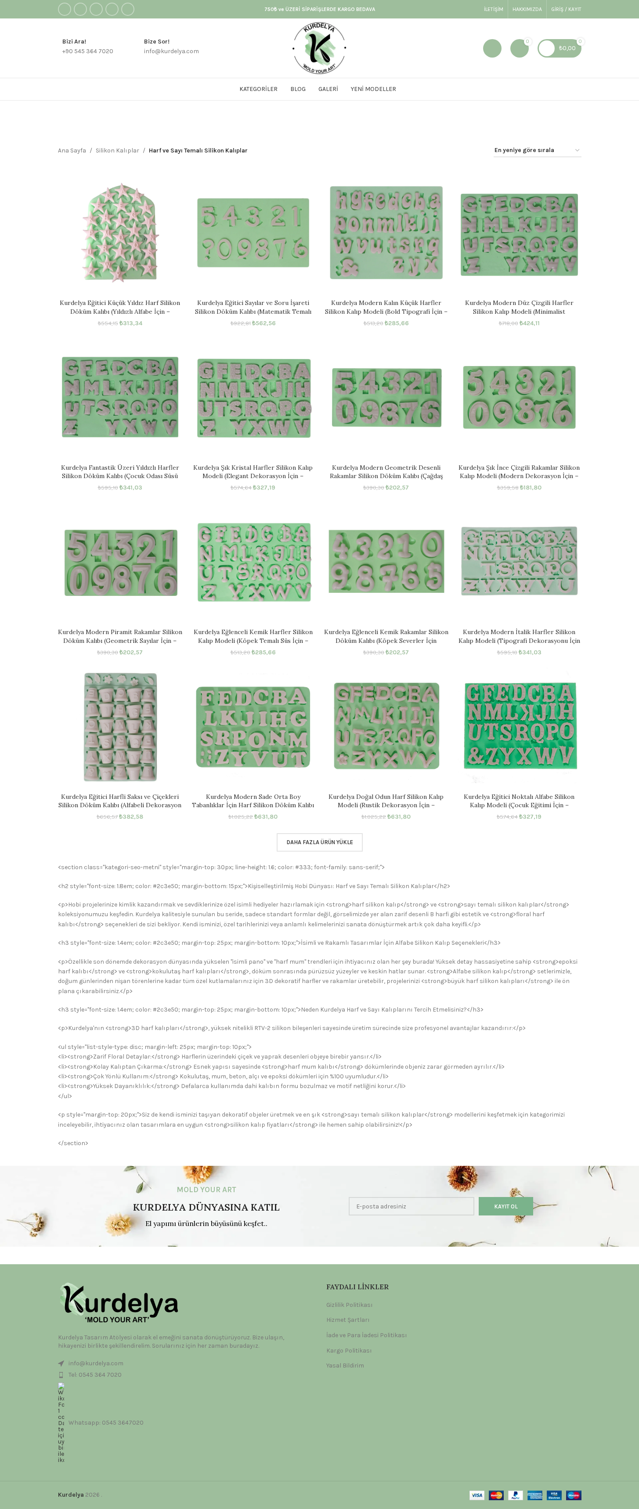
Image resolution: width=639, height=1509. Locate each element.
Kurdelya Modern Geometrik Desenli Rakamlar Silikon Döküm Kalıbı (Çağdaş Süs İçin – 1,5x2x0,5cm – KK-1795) (386, 476)
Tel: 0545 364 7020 (95, 1374)
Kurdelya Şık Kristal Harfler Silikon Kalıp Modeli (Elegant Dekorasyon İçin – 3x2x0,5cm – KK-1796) (253, 476)
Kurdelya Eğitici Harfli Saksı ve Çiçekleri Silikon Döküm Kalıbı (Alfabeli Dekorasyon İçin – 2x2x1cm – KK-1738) (119, 805)
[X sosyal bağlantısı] (80, 9)
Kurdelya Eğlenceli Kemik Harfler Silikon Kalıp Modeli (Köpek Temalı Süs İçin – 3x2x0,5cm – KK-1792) (253, 640)
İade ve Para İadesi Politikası (366, 1335)
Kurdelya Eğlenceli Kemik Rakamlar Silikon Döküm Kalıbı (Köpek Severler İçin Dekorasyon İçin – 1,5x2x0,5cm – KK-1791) (386, 640)
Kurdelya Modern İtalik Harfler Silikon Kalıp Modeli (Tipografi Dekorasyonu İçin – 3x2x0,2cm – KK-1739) (519, 640)
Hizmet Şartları (348, 1320)
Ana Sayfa (72, 150)
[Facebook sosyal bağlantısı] (64, 9)
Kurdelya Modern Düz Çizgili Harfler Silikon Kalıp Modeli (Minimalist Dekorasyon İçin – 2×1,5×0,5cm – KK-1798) (519, 311)
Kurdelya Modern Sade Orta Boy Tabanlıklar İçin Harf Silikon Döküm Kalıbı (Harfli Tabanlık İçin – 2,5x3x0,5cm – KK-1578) (253, 810)
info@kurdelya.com (96, 1363)
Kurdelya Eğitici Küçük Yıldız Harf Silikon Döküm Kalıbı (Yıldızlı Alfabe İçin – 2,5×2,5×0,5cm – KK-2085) (120, 311)
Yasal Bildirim (345, 1365)
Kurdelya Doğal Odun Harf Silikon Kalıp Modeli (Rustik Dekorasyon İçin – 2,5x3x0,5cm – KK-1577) (386, 805)
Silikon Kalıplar (117, 150)
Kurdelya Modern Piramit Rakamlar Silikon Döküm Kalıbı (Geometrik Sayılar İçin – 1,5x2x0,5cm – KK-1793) (120, 640)
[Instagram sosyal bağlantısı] (96, 9)
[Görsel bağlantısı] (117, 1303)
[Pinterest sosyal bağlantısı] (127, 9)
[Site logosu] (319, 47)
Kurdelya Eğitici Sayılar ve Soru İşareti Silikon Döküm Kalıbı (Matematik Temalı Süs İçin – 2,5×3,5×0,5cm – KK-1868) (253, 311)
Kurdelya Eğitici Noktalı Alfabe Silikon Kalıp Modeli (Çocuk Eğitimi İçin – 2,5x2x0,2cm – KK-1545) (519, 805)
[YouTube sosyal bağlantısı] (112, 9)
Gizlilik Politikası (349, 1305)
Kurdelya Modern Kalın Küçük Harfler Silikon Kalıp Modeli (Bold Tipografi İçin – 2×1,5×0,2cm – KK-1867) (386, 311)
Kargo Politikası (349, 1350)
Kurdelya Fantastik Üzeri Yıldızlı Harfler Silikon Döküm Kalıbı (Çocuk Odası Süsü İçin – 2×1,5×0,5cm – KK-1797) (120, 476)
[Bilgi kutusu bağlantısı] (85, 48)
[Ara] (492, 48)
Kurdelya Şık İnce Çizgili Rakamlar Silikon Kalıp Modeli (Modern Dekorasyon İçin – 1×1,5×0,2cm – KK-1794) (519, 476)
